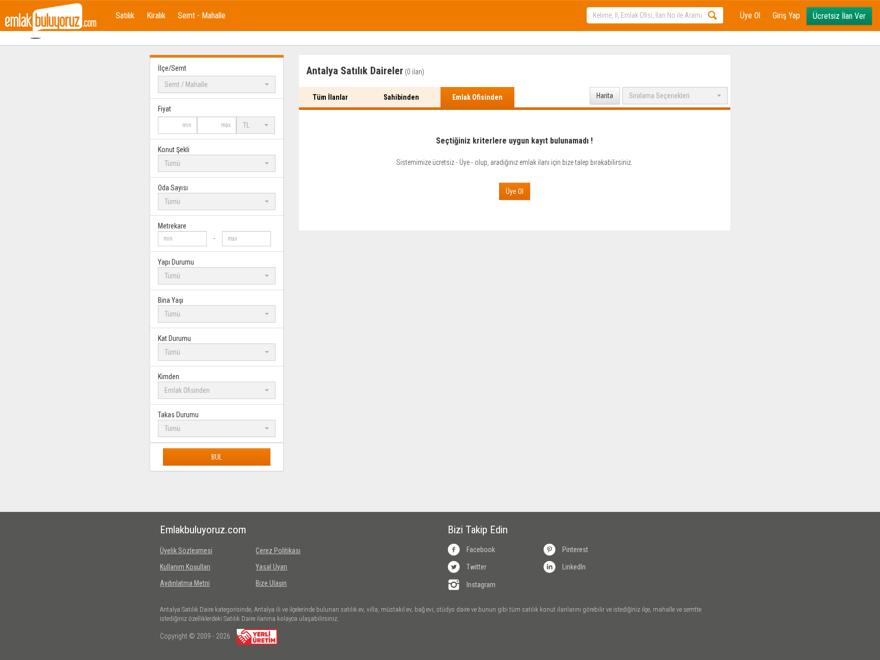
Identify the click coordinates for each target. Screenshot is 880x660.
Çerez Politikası (278, 551)
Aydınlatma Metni (185, 583)
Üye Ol (750, 15)
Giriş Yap (786, 15)
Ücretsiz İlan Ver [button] (839, 16)
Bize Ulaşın (271, 583)
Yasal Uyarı (271, 567)
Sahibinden (401, 97)
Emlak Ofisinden (477, 97)
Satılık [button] (125, 15)
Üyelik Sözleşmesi (186, 551)
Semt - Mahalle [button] (202, 15)
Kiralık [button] (156, 15)
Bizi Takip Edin (478, 530)
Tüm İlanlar (330, 97)
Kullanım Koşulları (185, 567)
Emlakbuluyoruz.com (200, 530)
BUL (216, 457)
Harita (604, 96)
